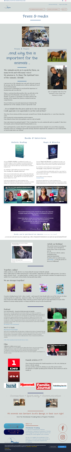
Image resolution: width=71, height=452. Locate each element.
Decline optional (53, 446)
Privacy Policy (7, 448)
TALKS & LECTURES (63, 4)
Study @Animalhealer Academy (14, 426)
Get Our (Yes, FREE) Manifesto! (14, 432)
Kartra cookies (34, 446)
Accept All (62, 446)
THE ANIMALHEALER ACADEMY (36, 9)
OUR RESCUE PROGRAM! (52, 9)
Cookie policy (28, 446)
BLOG (63, 9)
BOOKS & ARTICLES (53, 4)
